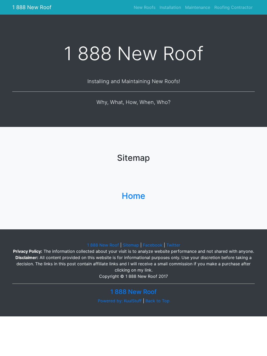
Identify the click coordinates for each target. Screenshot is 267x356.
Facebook (152, 245)
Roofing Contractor (233, 7)
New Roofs (145, 7)
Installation (170, 7)
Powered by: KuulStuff (120, 300)
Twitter (173, 245)
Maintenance (197, 7)
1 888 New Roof (31, 7)
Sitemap (131, 245)
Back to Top (157, 300)
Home (133, 196)
